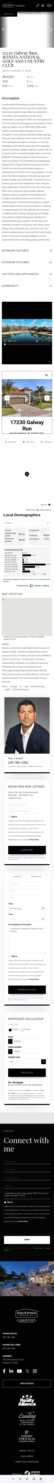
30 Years (15, 1029)
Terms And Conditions (27, 1462)
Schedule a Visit (36, 876)
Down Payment (15, 1047)
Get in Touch (27, 1383)
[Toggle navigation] (49, 5)
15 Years (27, 1029)
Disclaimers (27, 1456)
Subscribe (27, 850)
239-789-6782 (38, 5)
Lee (26, 686)
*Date (10, 904)
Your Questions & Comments (19, 924)
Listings (13, 686)
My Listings (12, 766)
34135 (7, 689)
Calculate (27, 1072)
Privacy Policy (34, 840)
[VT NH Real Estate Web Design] (32, 1474)
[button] (4, 30)
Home (4, 686)
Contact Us (17, 876)
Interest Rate (14, 1057)
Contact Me (32, 766)
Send (27, 1240)
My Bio (39, 766)
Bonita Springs (37, 686)
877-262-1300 (9, 1348)
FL (21, 686)
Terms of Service (19, 1000)
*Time (10, 914)
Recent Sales (21, 766)
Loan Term (13, 1025)
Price (10, 1037)
